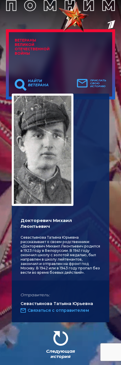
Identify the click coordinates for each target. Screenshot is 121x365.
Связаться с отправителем (58, 310)
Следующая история (60, 353)
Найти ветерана (38, 83)
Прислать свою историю (98, 83)
